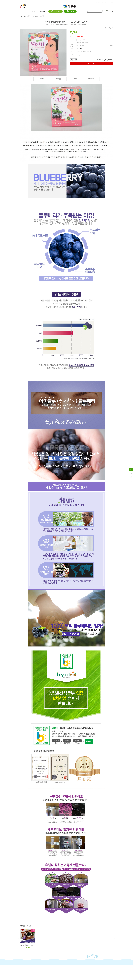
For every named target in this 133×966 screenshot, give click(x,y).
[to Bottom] (131, 484)
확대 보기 (22, 73)
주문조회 (106, 2)
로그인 (101, 2)
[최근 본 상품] (131, 477)
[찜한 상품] (131, 473)
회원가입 (97, 2)
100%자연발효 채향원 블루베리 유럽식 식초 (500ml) (33, 945)
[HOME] (131, 469)
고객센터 (111, 2)
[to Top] (131, 481)
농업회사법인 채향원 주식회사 (83, 52)
